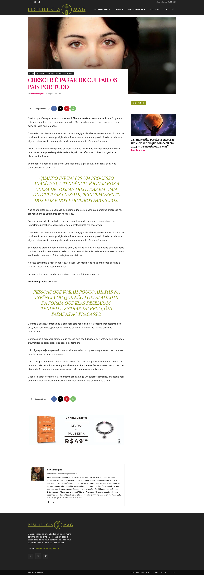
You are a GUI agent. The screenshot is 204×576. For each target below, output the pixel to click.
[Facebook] (30, 2)
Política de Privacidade (140, 572)
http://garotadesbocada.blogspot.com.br (62, 474)
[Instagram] (34, 2)
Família (58, 73)
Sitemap (164, 572)
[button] (172, 9)
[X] (39, 2)
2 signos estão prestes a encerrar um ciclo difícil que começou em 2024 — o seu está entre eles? (152, 142)
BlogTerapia (101, 9)
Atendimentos (135, 9)
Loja (165, 9)
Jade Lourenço (138, 150)
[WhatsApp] (73, 108)
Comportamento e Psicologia (45, 73)
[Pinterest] (67, 108)
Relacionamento (68, 73)
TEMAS (117, 9)
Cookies (155, 572)
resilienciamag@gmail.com (48, 548)
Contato (154, 9)
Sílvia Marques (37, 94)
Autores (31, 73)
